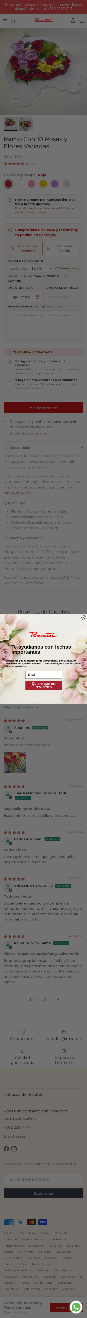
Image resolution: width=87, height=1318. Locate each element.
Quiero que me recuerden (43, 685)
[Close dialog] (83, 617)
